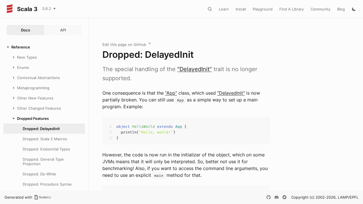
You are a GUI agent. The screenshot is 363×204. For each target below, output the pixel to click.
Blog (341, 9)
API (63, 30)
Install (241, 9)
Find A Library (291, 9)
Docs (25, 30)
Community (320, 9)
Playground (263, 9)
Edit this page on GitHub (124, 44)
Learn (224, 9)
